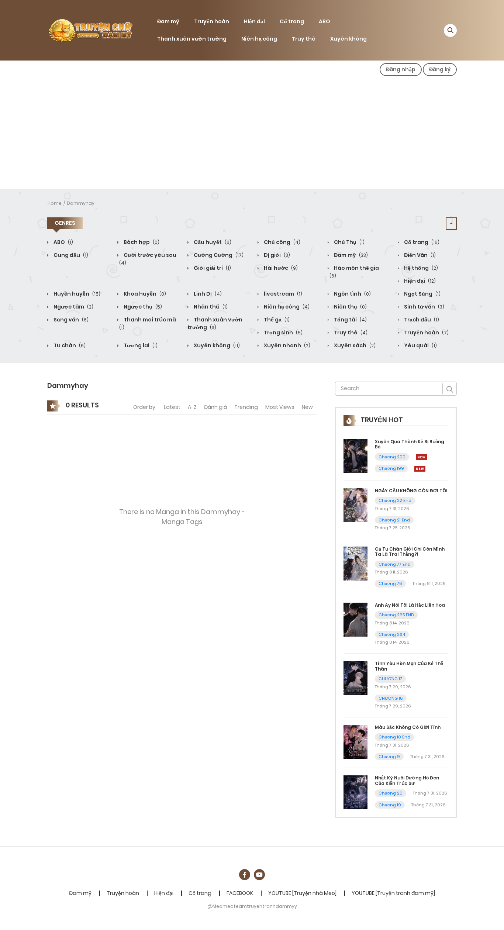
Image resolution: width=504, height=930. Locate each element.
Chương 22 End (395, 500)
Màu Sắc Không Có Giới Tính (408, 727)
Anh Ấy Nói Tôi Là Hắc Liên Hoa (410, 605)
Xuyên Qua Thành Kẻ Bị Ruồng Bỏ (409, 444)
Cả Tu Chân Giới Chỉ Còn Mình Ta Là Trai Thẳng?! (410, 551)
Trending (246, 407)
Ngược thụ (142, 306)
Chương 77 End (395, 564)
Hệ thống (420, 268)
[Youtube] (259, 874)
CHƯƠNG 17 (390, 679)
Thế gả (276, 319)
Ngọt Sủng (422, 293)
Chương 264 (392, 634)
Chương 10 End (394, 737)
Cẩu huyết (212, 242)
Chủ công (281, 242)
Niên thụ (350, 306)
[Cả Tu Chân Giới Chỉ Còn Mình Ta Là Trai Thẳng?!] (355, 563)
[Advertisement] (252, 133)
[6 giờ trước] (421, 457)
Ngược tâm (72, 306)
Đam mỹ (168, 21)
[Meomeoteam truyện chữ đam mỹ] (90, 30)
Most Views (279, 407)
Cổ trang (292, 21)
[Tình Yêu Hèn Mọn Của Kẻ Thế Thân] (355, 677)
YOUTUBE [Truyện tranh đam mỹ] (393, 893)
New (307, 407)
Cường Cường (218, 255)
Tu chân (69, 345)
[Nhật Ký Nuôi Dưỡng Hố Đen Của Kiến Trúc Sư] (355, 792)
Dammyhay (80, 203)
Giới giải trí (212, 268)
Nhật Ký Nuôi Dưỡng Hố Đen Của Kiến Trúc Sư (407, 780)
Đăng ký (440, 69)
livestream (282, 293)
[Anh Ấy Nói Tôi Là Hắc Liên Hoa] (355, 619)
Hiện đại (254, 21)
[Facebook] (244, 874)
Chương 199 (391, 468)
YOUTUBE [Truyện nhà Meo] (302, 893)
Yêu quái (420, 345)
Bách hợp (140, 242)
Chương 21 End (394, 520)
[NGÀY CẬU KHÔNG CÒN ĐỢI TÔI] (355, 504)
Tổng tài (350, 319)
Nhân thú (210, 306)
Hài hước (280, 268)
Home (55, 203)
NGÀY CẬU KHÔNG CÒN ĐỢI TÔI (411, 491)
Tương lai (140, 345)
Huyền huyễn (76, 293)
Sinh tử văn (423, 306)
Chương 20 (391, 793)
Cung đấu (70, 255)
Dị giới (276, 255)
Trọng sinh (283, 332)
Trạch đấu (421, 319)
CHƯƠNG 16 (391, 698)
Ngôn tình (352, 293)
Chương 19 (390, 805)
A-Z (192, 407)
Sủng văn (70, 319)
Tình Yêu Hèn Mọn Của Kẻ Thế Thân (409, 666)
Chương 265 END (396, 615)
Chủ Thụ (349, 242)
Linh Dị (207, 293)
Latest (172, 407)
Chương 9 (389, 757)
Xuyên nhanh (286, 345)
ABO (324, 21)
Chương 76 (390, 583)
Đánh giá (215, 407)
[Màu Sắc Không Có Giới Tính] (355, 741)
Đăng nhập (400, 69)
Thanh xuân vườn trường (192, 38)
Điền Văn (419, 255)
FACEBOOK (240, 893)
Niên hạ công (259, 38)
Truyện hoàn (211, 21)
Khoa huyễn (144, 293)
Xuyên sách (354, 345)
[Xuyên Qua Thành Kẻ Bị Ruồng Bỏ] (355, 455)
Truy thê (303, 38)
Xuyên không (348, 38)
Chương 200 (392, 457)
